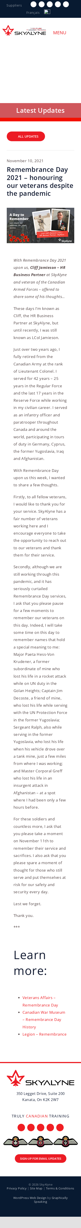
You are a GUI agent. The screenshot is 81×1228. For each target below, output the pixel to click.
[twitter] (42, 4)
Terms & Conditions (60, 1188)
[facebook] (33, 4)
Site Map (36, 1188)
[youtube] (58, 4)
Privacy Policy (17, 1188)
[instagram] (50, 4)
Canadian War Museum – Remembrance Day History (43, 1019)
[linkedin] (66, 4)
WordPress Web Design (30, 1198)
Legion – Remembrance (44, 1034)
